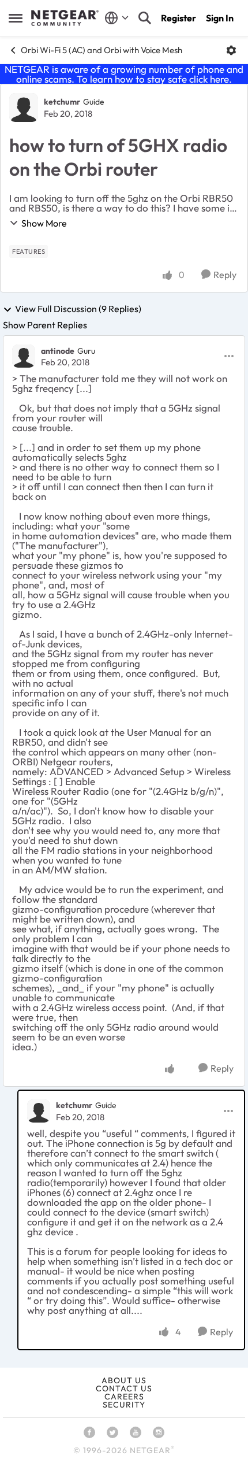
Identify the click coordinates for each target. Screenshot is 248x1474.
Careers (124, 1396)
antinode (57, 351)
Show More (44, 223)
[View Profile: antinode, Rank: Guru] (23, 356)
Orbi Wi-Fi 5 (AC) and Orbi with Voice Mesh (101, 50)
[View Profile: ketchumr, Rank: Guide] (23, 107)
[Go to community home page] (65, 18)
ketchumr (62, 102)
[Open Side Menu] (15, 18)
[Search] (145, 18)
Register (178, 18)
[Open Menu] (231, 50)
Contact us (124, 1388)
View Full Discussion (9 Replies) (78, 309)
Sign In (220, 18)
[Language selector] (117, 17)
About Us (124, 1380)
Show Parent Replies (45, 324)
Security (124, 1404)
